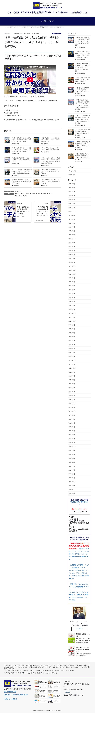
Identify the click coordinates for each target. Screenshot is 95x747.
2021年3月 (72, 395)
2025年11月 (72, 207)
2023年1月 (72, 309)
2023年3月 (72, 301)
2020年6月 (72, 427)
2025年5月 (72, 223)
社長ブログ (72, 175)
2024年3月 (72, 258)
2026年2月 (72, 199)
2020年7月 (72, 423)
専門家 (33, 193)
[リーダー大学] (9, 204)
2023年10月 (72, 274)
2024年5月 (72, 250)
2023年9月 (72, 278)
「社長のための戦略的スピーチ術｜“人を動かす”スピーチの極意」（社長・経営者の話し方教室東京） (21, 149)
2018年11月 (72, 485)
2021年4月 (72, 391)
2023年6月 (72, 290)
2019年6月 (72, 458)
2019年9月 (72, 450)
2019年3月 (72, 470)
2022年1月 (72, 356)
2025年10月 (72, 211)
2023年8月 (72, 282)
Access (67, 692)
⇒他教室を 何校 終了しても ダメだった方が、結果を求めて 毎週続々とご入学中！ (79, 551)
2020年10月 (72, 411)
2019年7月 (72, 454)
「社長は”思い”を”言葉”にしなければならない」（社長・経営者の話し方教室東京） (21, 159)
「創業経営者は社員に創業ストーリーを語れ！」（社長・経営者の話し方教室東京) (50, 171)
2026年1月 (72, 203)
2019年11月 (72, 442)
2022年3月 (72, 348)
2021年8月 (72, 376)
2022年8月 (72, 329)
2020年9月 (72, 415)
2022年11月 (72, 317)
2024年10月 (72, 239)
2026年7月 (72, 184)
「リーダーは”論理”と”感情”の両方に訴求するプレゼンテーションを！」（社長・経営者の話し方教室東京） (82, 119)
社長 (39, 193)
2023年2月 (72, 305)
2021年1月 (72, 399)
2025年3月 (72, 227)
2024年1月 (72, 262)
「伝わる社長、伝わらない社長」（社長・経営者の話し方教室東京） (82, 79)
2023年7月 (72, 286)
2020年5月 (72, 431)
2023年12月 (72, 266)
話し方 (50, 193)
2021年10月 (72, 368)
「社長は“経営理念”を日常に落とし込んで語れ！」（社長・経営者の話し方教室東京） (21, 181)
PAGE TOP (90, 723)
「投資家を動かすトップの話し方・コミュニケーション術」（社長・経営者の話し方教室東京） (50, 139)
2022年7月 (72, 333)
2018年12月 (72, 482)
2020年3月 (72, 435)
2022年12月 (72, 313)
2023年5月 (72, 293)
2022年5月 (72, 340)
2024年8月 (72, 242)
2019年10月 (72, 446)
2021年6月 (72, 384)
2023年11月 (72, 270)
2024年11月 (72, 235)
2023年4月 (72, 297)
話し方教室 (19, 195)
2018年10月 (72, 489)
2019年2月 (72, 474)
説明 (26, 195)
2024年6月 (72, 246)
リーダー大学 (56, 33)
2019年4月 (72, 466)
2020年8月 (72, 419)
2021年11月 (72, 364)
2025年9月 (72, 215)
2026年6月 (72, 188)
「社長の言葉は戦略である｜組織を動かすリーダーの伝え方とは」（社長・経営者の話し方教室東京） (21, 139)
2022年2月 (72, 352)
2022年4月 (72, 344)
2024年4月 (72, 254)
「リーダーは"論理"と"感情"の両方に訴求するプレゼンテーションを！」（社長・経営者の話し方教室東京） (22, 171)
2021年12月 (72, 360)
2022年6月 (72, 337)
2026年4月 (72, 195)
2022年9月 (72, 325)
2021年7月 (72, 380)
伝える (18, 193)
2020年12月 (72, 403)
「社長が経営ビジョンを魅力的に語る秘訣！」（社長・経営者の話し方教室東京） (50, 181)
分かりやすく (25, 193)
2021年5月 (72, 387)
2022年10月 (72, 321)
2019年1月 (72, 478)
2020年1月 (72, 438)
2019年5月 (72, 462)
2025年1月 (72, 231)
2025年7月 (72, 219)
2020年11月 (72, 407)
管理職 (44, 193)
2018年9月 (72, 493)
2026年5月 (72, 191)
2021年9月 (72, 372)
